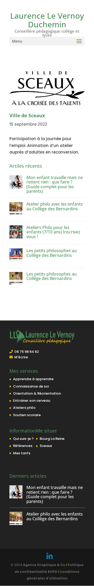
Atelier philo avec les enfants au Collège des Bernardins (54, 206)
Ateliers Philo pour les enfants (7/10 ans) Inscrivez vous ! (53, 232)
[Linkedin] (49, 556)
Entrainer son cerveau (31, 400)
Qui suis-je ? (23, 438)
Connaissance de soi (31, 386)
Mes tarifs (21, 453)
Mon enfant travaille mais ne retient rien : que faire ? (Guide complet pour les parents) (54, 184)
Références (22, 445)
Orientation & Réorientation (37, 393)
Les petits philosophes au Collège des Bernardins (51, 253)
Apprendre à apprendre (33, 378)
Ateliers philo (24, 407)
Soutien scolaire (27, 414)
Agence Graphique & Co (44, 565)
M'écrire (21, 357)
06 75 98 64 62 (26, 351)
